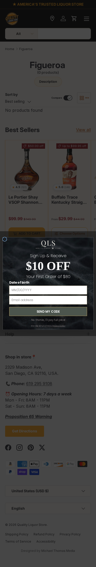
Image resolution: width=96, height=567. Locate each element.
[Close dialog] (4, 239)
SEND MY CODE (48, 311)
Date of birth (19, 283)
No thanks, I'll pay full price (48, 320)
